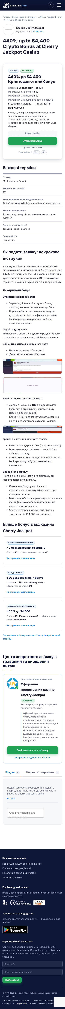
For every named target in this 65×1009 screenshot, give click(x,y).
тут (20, 896)
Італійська (25, 1000)
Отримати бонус (32, 140)
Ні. (43, 152)
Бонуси (58, 17)
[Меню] (59, 5)
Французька (8, 1003)
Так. (36, 152)
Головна (6, 17)
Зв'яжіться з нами (12, 877)
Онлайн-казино (19, 17)
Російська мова (37, 1003)
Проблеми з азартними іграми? (19, 872)
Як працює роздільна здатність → (32, 757)
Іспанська (50, 1000)
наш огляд (37, 31)
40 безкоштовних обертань (26, 547)
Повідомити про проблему (32, 750)
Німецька (37, 1000)
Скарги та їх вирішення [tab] (42, 772)
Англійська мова (10, 1000)
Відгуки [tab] (11, 772)
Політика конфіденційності (16, 868)
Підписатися (12, 980)
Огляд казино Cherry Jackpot (41, 17)
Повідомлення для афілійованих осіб (22, 863)
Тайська (52, 1003)
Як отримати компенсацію (21, 558)
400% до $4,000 (18, 611)
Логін (12, 798)
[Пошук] (51, 5)
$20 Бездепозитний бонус (25, 577)
